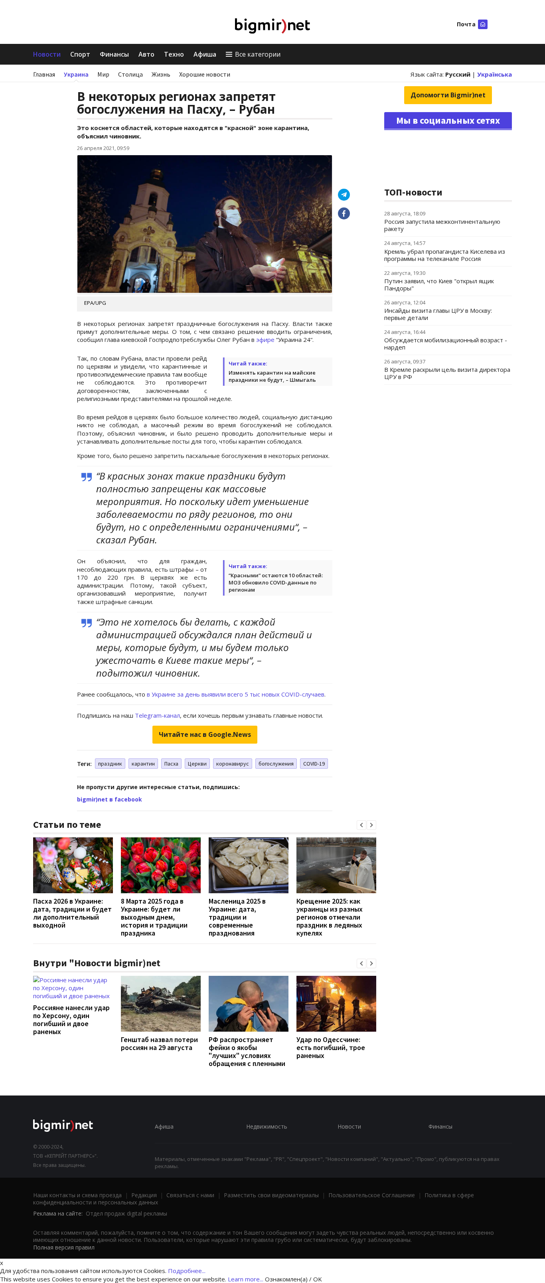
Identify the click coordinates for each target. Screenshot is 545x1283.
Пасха (171, 763)
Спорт (80, 54)
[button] (361, 825)
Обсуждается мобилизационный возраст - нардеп (445, 343)
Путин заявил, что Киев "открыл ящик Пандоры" (439, 284)
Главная (44, 74)
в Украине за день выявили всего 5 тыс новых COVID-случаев (235, 694)
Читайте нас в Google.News (205, 734)
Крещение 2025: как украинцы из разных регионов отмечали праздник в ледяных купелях (329, 917)
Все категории (257, 54)
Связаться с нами (190, 1195)
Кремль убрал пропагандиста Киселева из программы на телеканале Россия (444, 255)
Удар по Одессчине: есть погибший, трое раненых (330, 1047)
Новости (47, 54)
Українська (494, 74)
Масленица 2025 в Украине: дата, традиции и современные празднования (237, 917)
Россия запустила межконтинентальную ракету (442, 225)
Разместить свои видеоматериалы (271, 1195)
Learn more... (245, 1279)
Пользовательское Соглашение (371, 1195)
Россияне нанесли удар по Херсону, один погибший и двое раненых (71, 1019)
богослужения (276, 763)
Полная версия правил (64, 1247)
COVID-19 (314, 763)
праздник (110, 763)
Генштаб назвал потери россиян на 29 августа (159, 1043)
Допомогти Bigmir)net (448, 95)
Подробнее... (186, 1271)
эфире (266, 339)
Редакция (144, 1195)
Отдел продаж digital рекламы (126, 1213)
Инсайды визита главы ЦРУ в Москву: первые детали (438, 314)
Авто (146, 54)
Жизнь (161, 74)
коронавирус (232, 763)
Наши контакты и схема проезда (77, 1195)
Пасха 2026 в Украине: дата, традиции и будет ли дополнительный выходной (72, 913)
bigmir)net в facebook (109, 799)
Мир (103, 74)
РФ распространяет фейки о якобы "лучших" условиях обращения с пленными (247, 1051)
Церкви (197, 763)
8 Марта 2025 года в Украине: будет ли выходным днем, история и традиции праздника (154, 917)
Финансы (114, 54)
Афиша (205, 54)
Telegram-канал (156, 715)
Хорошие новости (204, 74)
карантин (143, 763)
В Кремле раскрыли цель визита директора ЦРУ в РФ (447, 373)
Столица (130, 74)
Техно (174, 54)
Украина (76, 74)
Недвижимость (266, 1126)
